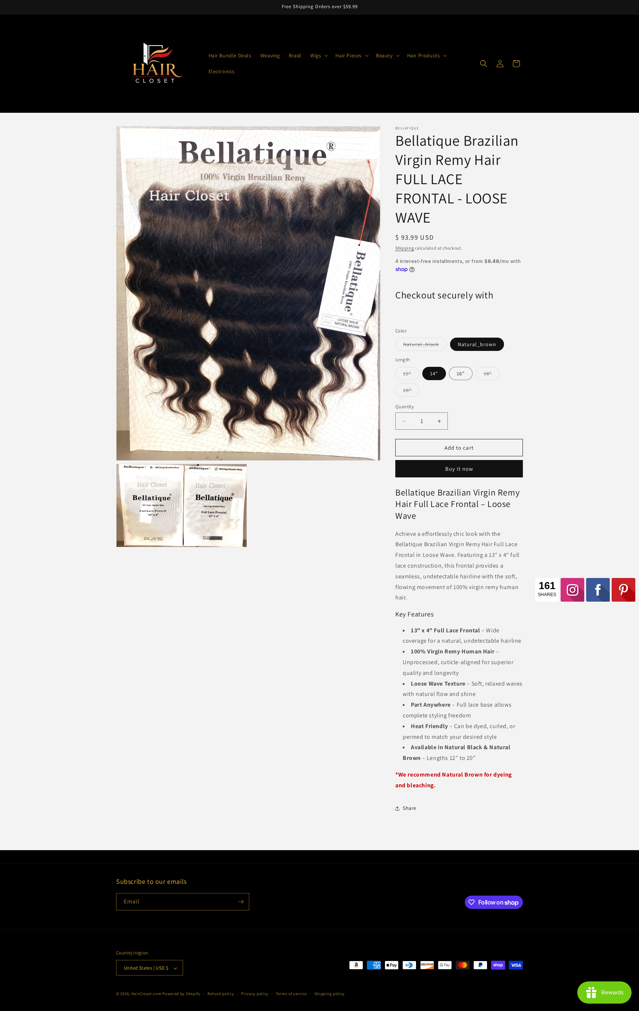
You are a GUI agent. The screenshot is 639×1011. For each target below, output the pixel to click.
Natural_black (425, 346)
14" (434, 373)
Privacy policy (254, 993)
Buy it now (459, 468)
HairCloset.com (146, 994)
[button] (318, 55)
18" (492, 375)
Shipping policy (329, 993)
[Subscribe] (241, 901)
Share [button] (409, 808)
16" (461, 373)
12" (411, 375)
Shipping (404, 248)
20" (411, 391)
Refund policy (220, 993)
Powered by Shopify (181, 994)
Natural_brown (477, 344)
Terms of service (291, 993)
